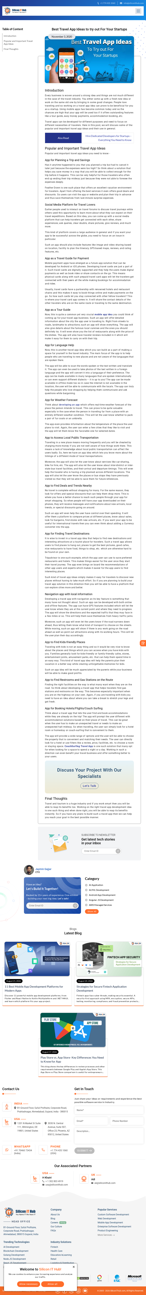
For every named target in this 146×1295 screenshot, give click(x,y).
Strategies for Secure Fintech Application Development (102, 988)
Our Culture (56, 1226)
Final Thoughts (11, 49)
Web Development (107, 1218)
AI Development (11, 1247)
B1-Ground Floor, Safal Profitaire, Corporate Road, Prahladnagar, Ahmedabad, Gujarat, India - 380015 (42, 1110)
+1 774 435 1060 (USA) (59, 1152)
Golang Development (14, 1255)
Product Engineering (108, 1230)
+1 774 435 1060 (107, 3)
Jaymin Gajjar (43, 869)
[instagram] (78, 1290)
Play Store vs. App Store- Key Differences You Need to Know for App (72, 1059)
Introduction (10, 35)
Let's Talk (89, 786)
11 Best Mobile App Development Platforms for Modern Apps (34, 988)
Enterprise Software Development (114, 1226)
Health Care (56, 1251)
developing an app (69, 404)
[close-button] (74, 1267)
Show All (92, 911)
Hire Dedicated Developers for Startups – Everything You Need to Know (108, 137)
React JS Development (14, 1263)
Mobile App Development (110, 1222)
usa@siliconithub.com (56, 1184)
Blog (53, 1218)
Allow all (52, 1284)
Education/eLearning (61, 1255)
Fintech (54, 1247)
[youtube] (85, 1290)
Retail (53, 1259)
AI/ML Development (99, 890)
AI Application (96, 885)
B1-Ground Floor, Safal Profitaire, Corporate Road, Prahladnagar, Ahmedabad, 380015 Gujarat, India (20, 1231)
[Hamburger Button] (138, 11)
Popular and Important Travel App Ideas (18, 42)
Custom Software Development (113, 1214)
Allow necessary (28, 1284)
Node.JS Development (14, 1259)
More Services (105, 1235)
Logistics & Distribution (62, 1263)
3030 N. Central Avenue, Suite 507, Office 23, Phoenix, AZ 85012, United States (59, 1129)
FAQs (53, 1230)
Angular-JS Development (101, 900)
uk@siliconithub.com (104, 1183)
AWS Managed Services (100, 905)
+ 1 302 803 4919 (54, 1181)
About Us (55, 1214)
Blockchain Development (15, 1251)
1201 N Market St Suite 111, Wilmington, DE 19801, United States (28, 1127)
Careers (54, 1222)
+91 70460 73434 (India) (23, 1152)
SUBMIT (82, 1150)
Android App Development (102, 895)
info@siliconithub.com (134, 3)
